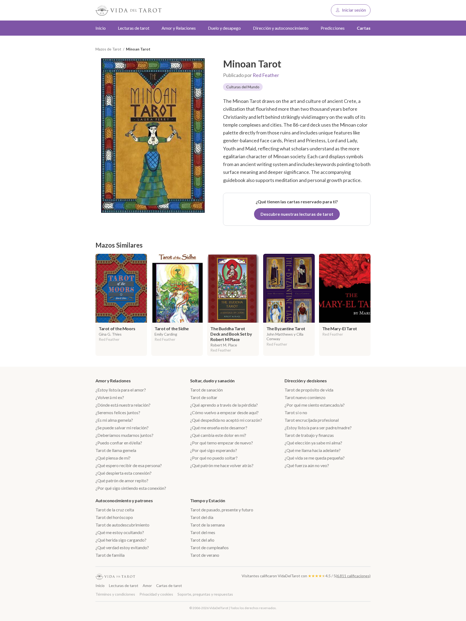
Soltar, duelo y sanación (212, 380)
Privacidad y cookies (156, 594)
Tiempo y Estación (207, 500)
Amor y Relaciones (113, 380)
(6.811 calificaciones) (353, 575)
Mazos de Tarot (108, 49)
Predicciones (333, 28)
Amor (147, 585)
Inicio (100, 28)
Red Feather (266, 75)
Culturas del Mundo (242, 87)
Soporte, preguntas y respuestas (205, 594)
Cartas (364, 28)
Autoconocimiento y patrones (124, 500)
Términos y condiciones (115, 594)
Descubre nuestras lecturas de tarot (297, 214)
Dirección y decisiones (306, 380)
